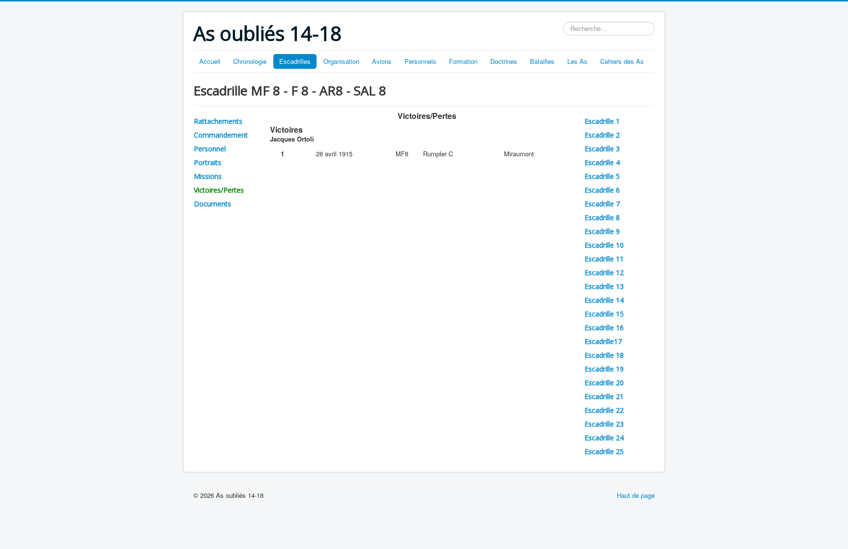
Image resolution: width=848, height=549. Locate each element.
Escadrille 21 (604, 396)
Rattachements (218, 121)
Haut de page (636, 495)
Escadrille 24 (604, 437)
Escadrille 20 (604, 382)
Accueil (209, 61)
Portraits (207, 162)
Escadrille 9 (602, 231)
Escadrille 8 (602, 217)
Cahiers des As (622, 61)
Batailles (542, 61)
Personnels (420, 61)
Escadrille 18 (604, 355)
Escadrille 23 (604, 424)
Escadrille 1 (602, 121)
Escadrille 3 (602, 148)
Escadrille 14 (604, 300)
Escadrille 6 (602, 190)
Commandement (221, 135)
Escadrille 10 (604, 245)
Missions (208, 176)
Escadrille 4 (602, 162)
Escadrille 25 (604, 451)
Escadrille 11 (604, 258)
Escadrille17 (603, 341)
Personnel (210, 148)
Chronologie (249, 61)
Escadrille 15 (604, 313)
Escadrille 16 (604, 327)
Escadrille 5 (602, 176)
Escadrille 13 (604, 286)
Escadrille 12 (604, 272)
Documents (212, 203)
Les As (577, 61)
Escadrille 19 (604, 369)
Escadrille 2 (602, 135)
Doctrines (503, 61)
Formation (463, 61)
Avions (382, 61)
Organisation (341, 61)
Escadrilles (295, 61)
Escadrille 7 (602, 203)
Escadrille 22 (604, 410)
